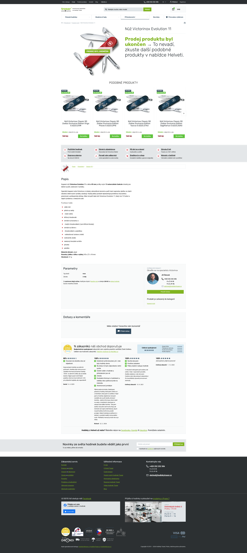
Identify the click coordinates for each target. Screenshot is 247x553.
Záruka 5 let (166, 149)
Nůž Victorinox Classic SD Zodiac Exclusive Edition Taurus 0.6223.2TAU (139, 123)
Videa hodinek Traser (111, 485)
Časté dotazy (108, 472)
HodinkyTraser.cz (95, 546)
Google (134, 430)
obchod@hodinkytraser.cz (173, 286)
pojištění (71, 475)
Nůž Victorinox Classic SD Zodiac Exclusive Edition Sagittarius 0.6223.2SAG (171, 123)
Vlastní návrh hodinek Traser (113, 475)
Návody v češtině (168, 155)
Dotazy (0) (90, 166)
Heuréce (143, 430)
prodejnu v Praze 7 (161, 498)
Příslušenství (67, 23)
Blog (96, 2)
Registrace (183, 2)
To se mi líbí (70, 511)
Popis (74, 166)
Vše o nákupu (66, 2)
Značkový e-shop (137, 155)
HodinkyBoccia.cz (106, 546)
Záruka (63, 475)
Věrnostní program (67, 485)
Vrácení (63, 472)
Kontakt (91, 2)
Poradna (64, 479)
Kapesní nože (75, 23)
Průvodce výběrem (176, 17)
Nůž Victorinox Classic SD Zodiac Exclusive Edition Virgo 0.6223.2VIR (75, 123)
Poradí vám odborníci (108, 155)
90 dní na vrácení (137, 149)
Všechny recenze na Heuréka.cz (107, 352)
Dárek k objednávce (107, 149)
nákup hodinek (114, 281)
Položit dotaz (165, 292)
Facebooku (125, 430)
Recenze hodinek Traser (112, 482)
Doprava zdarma (74, 155)
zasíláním (150, 449)
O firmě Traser (108, 468)
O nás (106, 465)
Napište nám (94, 281)
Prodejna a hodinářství (69, 482)
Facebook (87, 498)
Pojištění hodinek (75, 149)
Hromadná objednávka (111, 479)
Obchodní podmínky (68, 489)
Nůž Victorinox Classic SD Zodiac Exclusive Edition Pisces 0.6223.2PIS (107, 123)
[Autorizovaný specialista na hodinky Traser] (66, 9)
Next (183, 113)
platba (71, 468)
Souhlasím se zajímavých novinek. (152, 449)
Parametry (81, 166)
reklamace (71, 472)
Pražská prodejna (82, 2)
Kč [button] (163, 2)
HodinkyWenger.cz (84, 546)
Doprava (64, 468)
